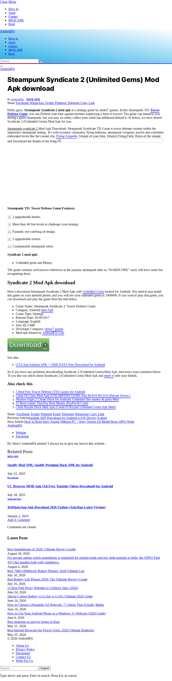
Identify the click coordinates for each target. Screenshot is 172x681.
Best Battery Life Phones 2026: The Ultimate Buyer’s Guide (47, 579)
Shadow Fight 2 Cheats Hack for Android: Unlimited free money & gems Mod (67, 399)
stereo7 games (54, 329)
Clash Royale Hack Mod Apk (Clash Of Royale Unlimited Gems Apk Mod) (66, 407)
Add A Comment (18, 520)
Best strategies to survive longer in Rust (33, 622)
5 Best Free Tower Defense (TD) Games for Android (50, 392)
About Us (22, 645)
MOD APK (16, 20)
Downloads (12, 477)
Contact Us (23, 657)
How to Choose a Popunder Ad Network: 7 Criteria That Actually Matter (55, 605)
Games (13, 16)
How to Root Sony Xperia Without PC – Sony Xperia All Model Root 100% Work (79, 421)
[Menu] (1, 66)
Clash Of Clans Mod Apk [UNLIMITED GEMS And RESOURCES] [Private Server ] (73, 395)
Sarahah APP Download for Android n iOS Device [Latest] (68, 418)
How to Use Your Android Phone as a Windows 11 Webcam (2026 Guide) (56, 613)
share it (108, 375)
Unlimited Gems (93, 291)
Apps (12, 13)
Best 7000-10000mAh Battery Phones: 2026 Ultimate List (45, 571)
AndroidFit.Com (53, 333)
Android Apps (14, 499)
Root (11, 24)
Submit (44, 668)
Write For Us (24, 660)
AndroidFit (17, 99)
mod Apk (47, 310)
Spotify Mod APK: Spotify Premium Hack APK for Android (50, 465)
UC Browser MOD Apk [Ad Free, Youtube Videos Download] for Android (60, 486)
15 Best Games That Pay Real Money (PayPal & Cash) (52, 403)
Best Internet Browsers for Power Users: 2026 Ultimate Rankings (50, 630)
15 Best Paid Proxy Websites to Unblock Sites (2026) (42, 588)
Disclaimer (23, 653)
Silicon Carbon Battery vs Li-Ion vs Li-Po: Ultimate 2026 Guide (50, 596)
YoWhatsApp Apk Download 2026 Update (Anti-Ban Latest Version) (56, 507)
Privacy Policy (25, 649)
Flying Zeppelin (66, 136)
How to (13, 9)
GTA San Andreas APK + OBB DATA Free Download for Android (60, 364)
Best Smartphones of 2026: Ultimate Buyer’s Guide (41, 549)
